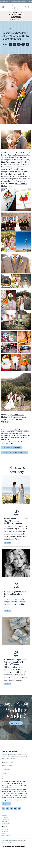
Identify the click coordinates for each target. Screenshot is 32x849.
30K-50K (26, 442)
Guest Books (16, 17)
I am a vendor (7, 777)
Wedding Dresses (16, 12)
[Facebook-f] (11, 808)
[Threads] (19, 808)
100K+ (11, 443)
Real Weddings (16, 19)
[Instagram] (3, 808)
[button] (10, 44)
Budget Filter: (4, 442)
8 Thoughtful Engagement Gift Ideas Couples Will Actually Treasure (15, 661)
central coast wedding (8, 431)
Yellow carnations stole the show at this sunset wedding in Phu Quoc (16, 520)
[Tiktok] (7, 808)
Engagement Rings (16, 15)
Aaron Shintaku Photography (18, 430)
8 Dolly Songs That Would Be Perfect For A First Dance (15, 593)
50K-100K (5, 443)
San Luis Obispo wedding (12, 437)
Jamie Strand (15, 435)
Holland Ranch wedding (16, 433)
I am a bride (6, 779)
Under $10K (12, 442)
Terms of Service (8, 846)
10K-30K (19, 442)
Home (3, 29)
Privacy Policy (15, 785)
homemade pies (6, 435)
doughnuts (19, 431)
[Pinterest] (15, 808)
